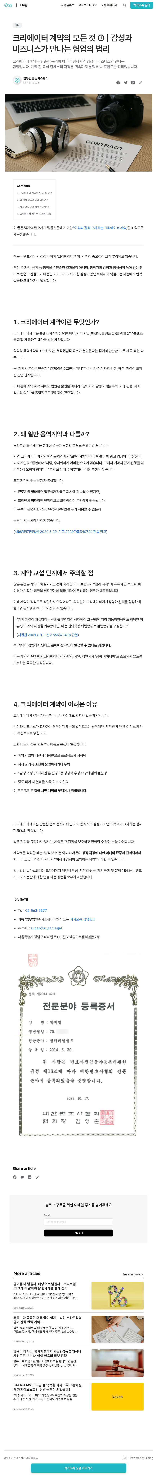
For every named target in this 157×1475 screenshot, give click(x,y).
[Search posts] (124, 5)
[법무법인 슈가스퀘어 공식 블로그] (8, 5)
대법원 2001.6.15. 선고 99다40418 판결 (48, 635)
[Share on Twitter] (126, 82)
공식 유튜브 (67, 5)
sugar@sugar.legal (46, 928)
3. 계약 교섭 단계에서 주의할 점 (33, 207)
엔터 (17, 25)
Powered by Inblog (141, 1458)
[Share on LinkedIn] (133, 82)
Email (47, 1215)
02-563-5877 (36, 910)
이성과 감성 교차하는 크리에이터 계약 (100, 227)
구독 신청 (78, 1233)
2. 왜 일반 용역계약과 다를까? (32, 200)
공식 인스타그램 (87, 5)
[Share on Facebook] (118, 83)
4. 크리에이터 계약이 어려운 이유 (34, 214)
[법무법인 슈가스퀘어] (17, 80)
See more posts (132, 1274)
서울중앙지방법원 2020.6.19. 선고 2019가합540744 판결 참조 (60, 531)
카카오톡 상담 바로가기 (78, 1468)
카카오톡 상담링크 (82, 919)
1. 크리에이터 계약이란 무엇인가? (34, 193)
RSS (124, 1458)
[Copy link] (141, 83)
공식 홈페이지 (109, 5)
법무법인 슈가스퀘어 (35, 78)
